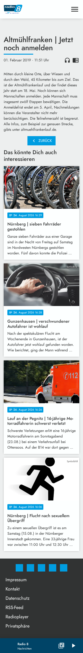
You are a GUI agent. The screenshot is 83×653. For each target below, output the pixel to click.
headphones (67, 60)
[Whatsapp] (41, 568)
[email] (63, 568)
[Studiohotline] (52, 568)
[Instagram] (30, 568)
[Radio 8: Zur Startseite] (36, 9)
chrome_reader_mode (75, 60)
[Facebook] (19, 568)
